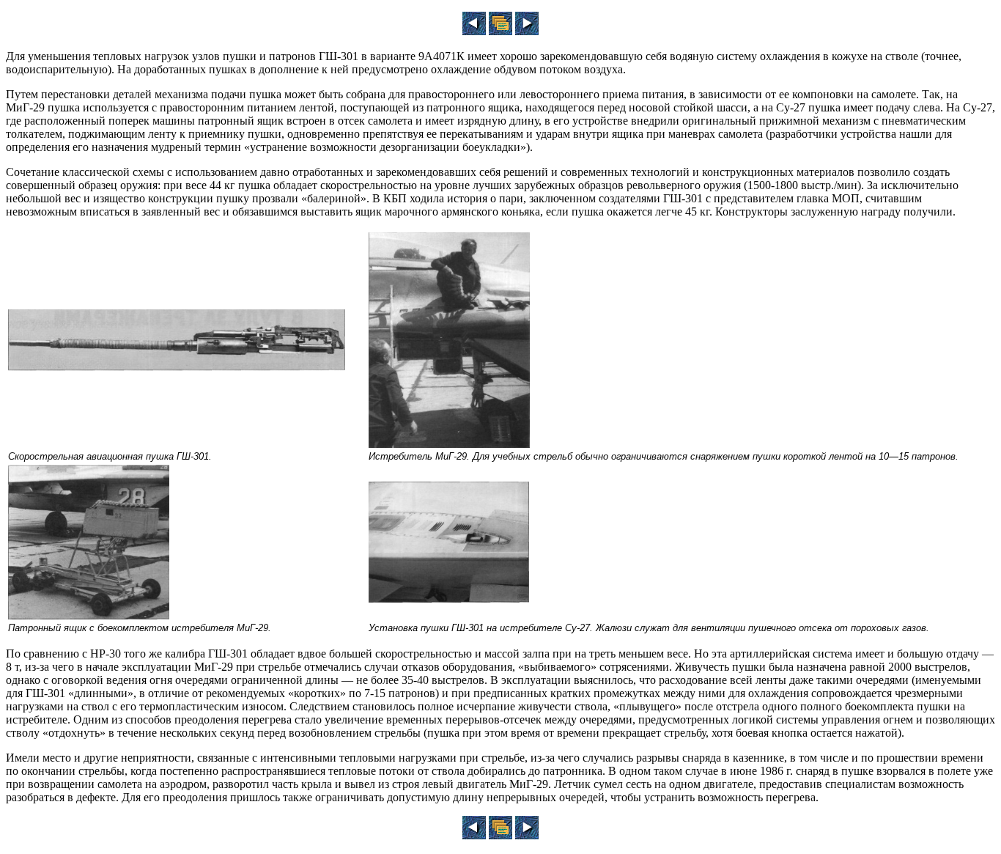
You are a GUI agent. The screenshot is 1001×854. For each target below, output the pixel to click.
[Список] (500, 31)
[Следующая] (527, 31)
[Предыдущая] (474, 31)
